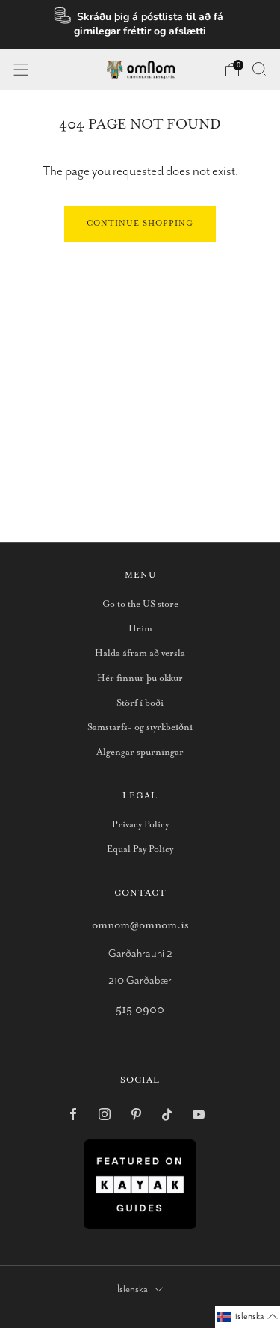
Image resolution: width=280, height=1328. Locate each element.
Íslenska (132, 1289)
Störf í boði (140, 703)
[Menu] (20, 69)
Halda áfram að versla (140, 653)
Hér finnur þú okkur (140, 678)
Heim (140, 628)
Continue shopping (140, 223)
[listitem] (140, 24)
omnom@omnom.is (140, 925)
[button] (247, 1317)
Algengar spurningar (140, 752)
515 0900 (140, 1009)
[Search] (259, 68)
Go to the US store (140, 604)
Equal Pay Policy (140, 849)
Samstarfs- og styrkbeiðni (140, 727)
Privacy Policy (140, 824)
